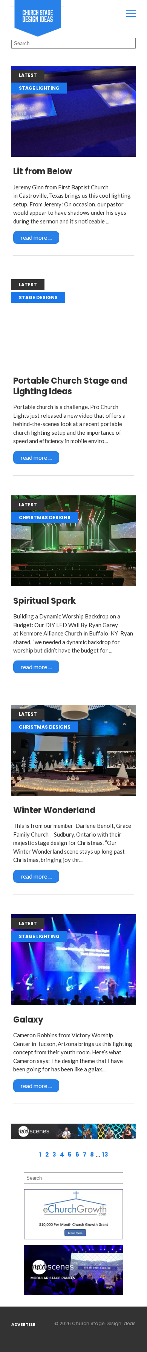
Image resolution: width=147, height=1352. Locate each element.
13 (105, 1154)
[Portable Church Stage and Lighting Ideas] (73, 320)
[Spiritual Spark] (73, 540)
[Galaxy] (73, 959)
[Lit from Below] (73, 111)
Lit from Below (42, 171)
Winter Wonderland (54, 810)
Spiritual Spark (44, 601)
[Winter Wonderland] (73, 750)
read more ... (36, 237)
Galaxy (28, 1020)
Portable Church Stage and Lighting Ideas (70, 386)
